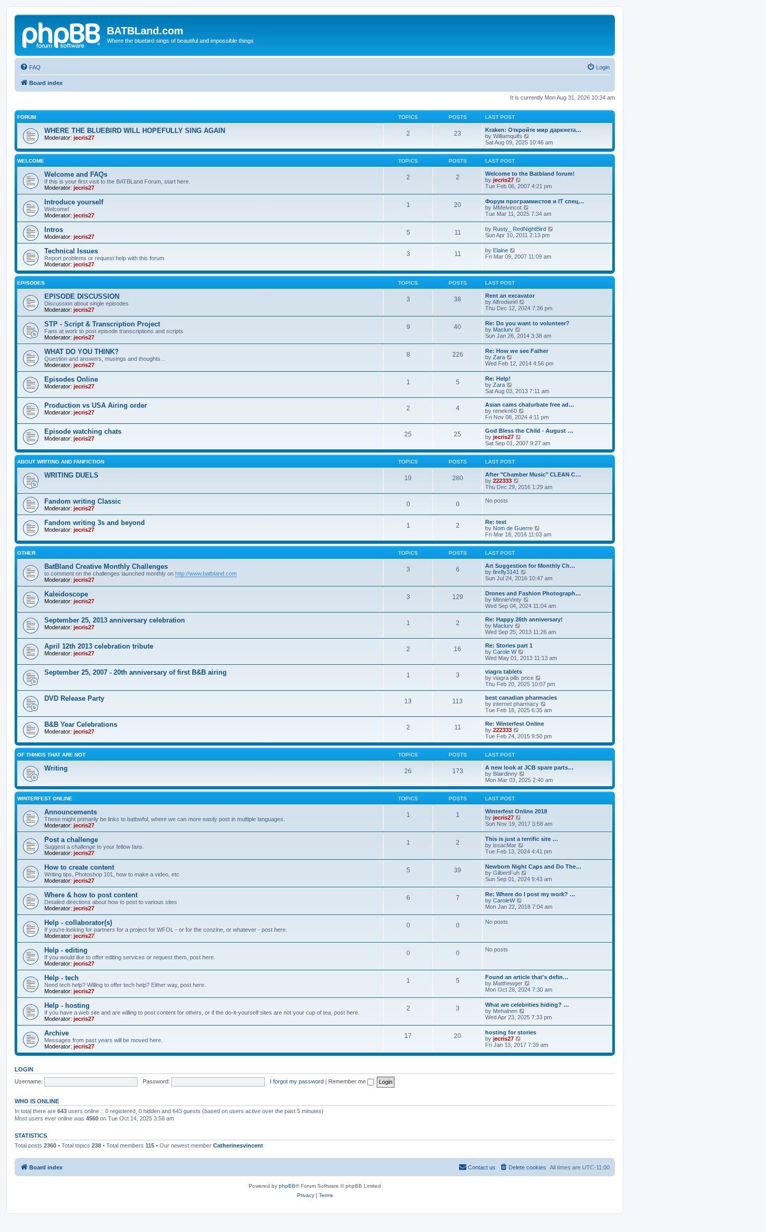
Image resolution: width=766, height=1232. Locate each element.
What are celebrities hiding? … (527, 1005)
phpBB (287, 1186)
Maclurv (503, 329)
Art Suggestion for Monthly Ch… (530, 566)
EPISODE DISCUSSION (81, 296)
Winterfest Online (44, 798)
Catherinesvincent (238, 1145)
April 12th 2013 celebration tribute (98, 646)
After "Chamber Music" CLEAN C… (533, 474)
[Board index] (62, 34)
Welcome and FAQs (75, 174)
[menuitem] (30, 67)
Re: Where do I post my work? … (530, 894)
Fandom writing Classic (82, 501)
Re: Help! (498, 378)
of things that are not (51, 755)
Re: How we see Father (516, 351)
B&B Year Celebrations (80, 724)
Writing (56, 768)
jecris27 (83, 138)
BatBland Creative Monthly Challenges (106, 566)
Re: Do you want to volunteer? (527, 323)
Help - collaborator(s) (78, 922)
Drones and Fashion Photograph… (533, 593)
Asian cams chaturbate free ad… (529, 404)
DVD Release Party (74, 698)
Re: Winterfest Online (514, 724)
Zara (499, 357)
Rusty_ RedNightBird (519, 229)
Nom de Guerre (513, 528)
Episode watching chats (82, 431)
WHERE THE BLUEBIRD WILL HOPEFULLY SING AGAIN (134, 131)
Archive (56, 1033)
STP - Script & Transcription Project (102, 324)
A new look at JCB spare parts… (529, 767)
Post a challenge (71, 840)
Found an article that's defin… (527, 977)
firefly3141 (506, 572)
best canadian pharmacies (521, 697)
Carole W (504, 652)
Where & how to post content (91, 895)
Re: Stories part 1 (509, 645)
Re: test (495, 522)
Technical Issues (71, 251)
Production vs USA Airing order (95, 405)
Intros (53, 230)
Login (24, 1069)
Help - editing (66, 950)
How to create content (79, 867)
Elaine (500, 250)
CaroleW (504, 900)
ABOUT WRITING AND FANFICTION (60, 462)
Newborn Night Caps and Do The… (533, 866)
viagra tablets (503, 671)
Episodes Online (71, 379)
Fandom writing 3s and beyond (94, 523)
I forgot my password (297, 1081)
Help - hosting (67, 1005)
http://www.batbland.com (206, 573)
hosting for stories (510, 1032)
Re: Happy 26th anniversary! (524, 619)
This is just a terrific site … (521, 839)
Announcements (70, 812)
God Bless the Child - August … (529, 431)
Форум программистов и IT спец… (534, 201)
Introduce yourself (73, 202)
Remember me (347, 1081)
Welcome (30, 161)
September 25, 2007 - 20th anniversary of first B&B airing (135, 672)
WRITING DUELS (71, 475)
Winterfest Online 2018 (516, 811)
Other (26, 553)
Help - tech (61, 978)
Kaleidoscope (66, 594)
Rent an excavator (510, 295)
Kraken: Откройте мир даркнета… (533, 130)
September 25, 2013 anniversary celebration (114, 620)
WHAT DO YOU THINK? (81, 352)
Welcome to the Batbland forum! (530, 173)
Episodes (31, 283)
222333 (502, 481)
